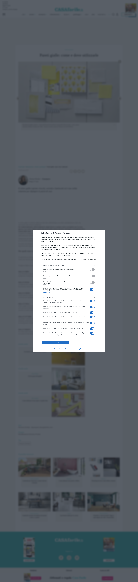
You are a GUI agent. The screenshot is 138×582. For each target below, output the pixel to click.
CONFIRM (55, 342)
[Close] (101, 233)
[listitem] (69, 265)
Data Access (69, 349)
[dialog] (69, 291)
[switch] (92, 269)
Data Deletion (58, 349)
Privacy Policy (80, 349)
